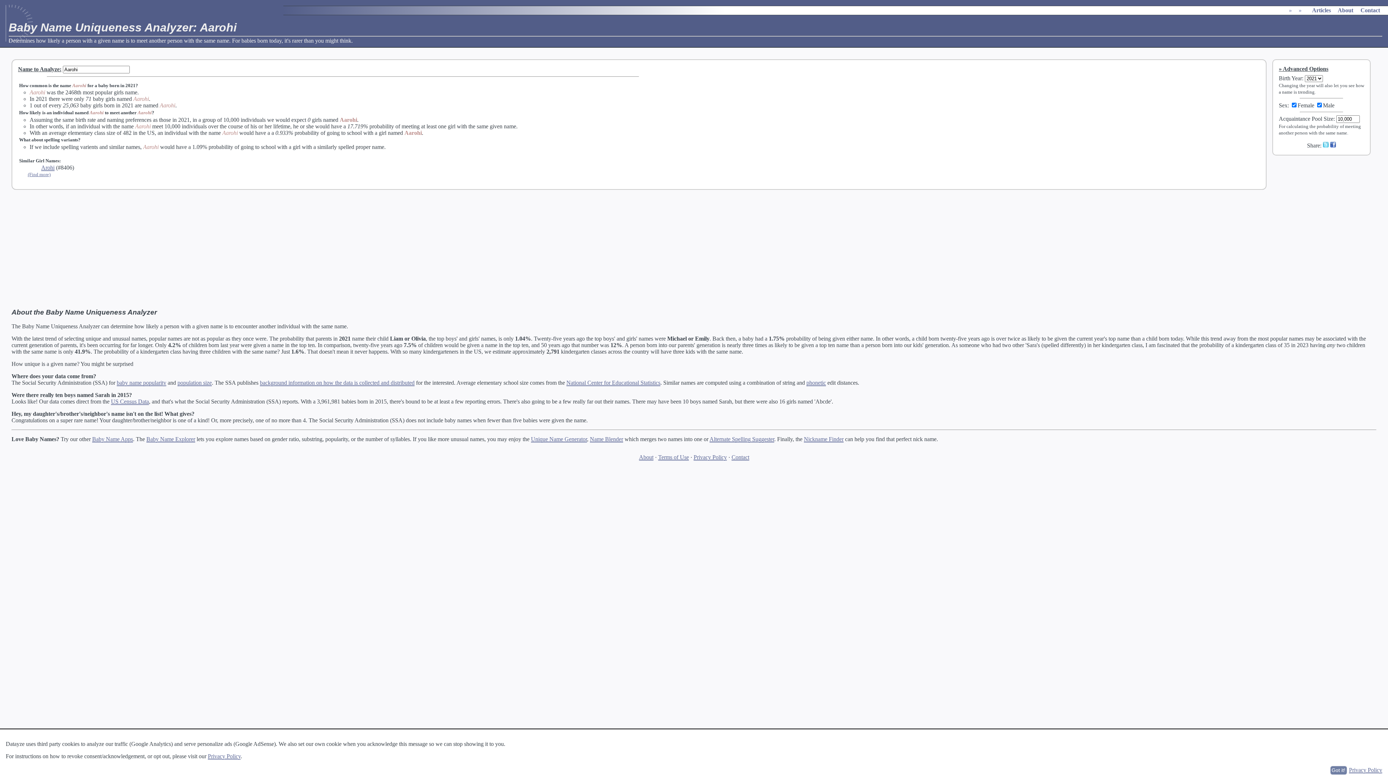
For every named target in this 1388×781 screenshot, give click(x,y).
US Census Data (130, 401)
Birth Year (1290, 78)
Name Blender (606, 439)
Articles (1321, 10)
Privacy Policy (710, 457)
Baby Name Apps (112, 439)
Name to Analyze (39, 69)
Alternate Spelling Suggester (742, 439)
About (1345, 10)
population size (194, 383)
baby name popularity (141, 383)
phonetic (816, 383)
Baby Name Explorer (170, 439)
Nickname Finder (824, 439)
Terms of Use (673, 457)
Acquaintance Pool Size (1306, 119)
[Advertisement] (1326, 209)
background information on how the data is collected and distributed (337, 383)
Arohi (48, 168)
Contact (1370, 10)
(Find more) (39, 174)
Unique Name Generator (559, 439)
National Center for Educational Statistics (613, 383)
